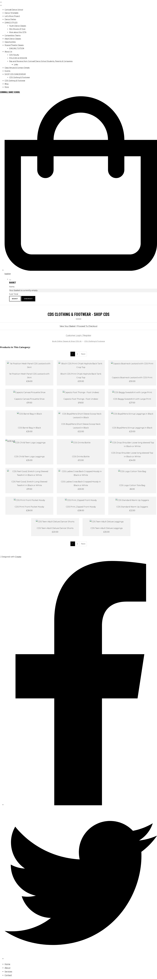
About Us (8, 52)
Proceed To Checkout (87, 326)
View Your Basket (68, 326)
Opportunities (10, 42)
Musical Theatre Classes (14, 45)
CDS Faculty (14, 55)
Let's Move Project (12, 16)
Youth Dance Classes (17, 26)
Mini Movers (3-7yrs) (17, 29)
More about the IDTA (17, 32)
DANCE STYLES (11, 23)
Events (7, 71)
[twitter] (81, 959)
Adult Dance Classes (13, 39)
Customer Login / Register (78, 335)
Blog (6, 84)
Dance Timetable (11, 13)
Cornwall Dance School (14, 10)
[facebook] (81, 805)
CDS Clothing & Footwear (19, 77)
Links (16, 64)
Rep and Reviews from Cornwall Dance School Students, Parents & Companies (41, 61)
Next (83, 354)
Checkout (28, 299)
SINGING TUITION (16, 48)
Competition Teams (12, 35)
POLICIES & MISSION (18, 58)
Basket (15, 299)
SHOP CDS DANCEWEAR (15, 74)
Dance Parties (10, 19)
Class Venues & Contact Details (17, 68)
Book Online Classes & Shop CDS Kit (66, 341)
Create (18, 557)
